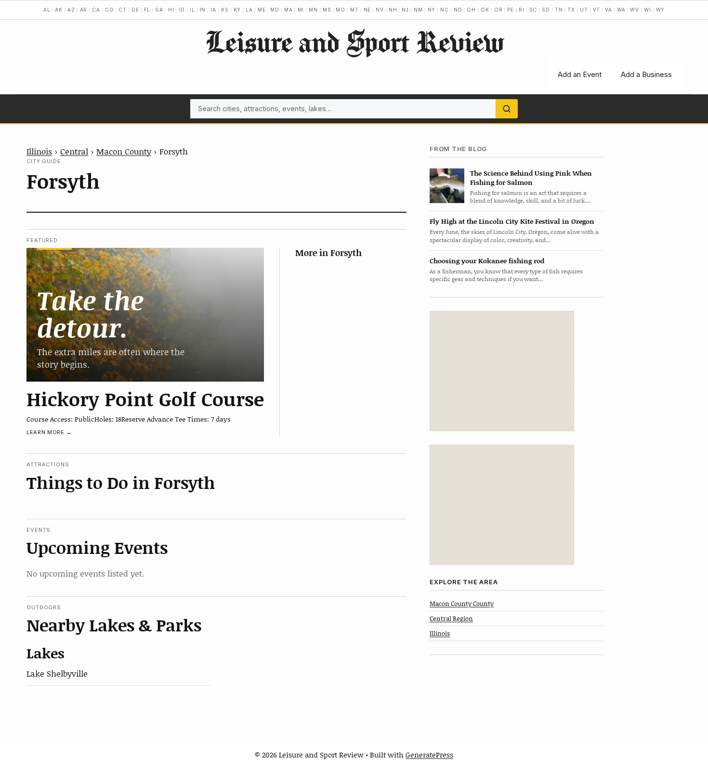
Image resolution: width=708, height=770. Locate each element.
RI (521, 10)
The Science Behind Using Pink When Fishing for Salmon (531, 177)
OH (471, 10)
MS (327, 10)
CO (109, 10)
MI (301, 10)
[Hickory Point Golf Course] (145, 314)
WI (647, 10)
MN (313, 10)
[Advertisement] (502, 371)
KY (237, 10)
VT (597, 10)
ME (262, 10)
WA (621, 10)
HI (171, 10)
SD (546, 10)
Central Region (451, 618)
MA (288, 10)
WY (660, 10)
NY (432, 10)
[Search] (507, 108)
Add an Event (580, 74)
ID (182, 10)
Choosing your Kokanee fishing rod (487, 260)
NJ (405, 10)
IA (213, 10)
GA (159, 10)
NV (380, 10)
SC (533, 10)
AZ (71, 10)
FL (147, 10)
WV (634, 10)
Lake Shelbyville (57, 673)
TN (559, 10)
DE (135, 10)
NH (393, 10)
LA (249, 10)
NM (418, 10)
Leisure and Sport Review (354, 41)
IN (203, 10)
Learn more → (49, 432)
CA (96, 10)
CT (122, 10)
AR (84, 10)
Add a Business (646, 74)
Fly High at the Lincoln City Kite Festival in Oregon (512, 221)
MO (340, 10)
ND (458, 10)
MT (354, 10)
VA (608, 10)
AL (47, 10)
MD (274, 10)
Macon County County (462, 603)
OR (498, 10)
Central (74, 151)
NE (367, 10)
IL (192, 10)
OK (485, 10)
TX (571, 10)
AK (59, 10)
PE (510, 10)
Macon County (123, 151)
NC (444, 10)
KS (225, 10)
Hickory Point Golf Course (145, 398)
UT (584, 10)
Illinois (39, 151)
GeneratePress (429, 754)
